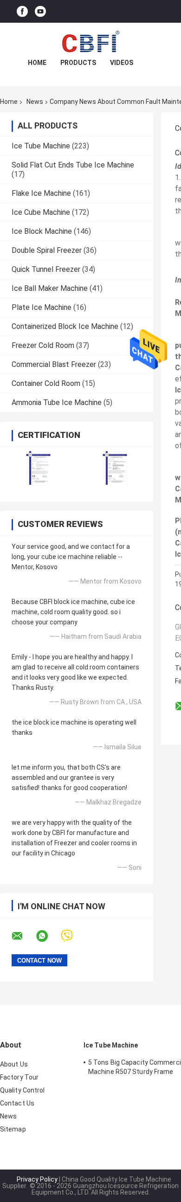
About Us (14, 1064)
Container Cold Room (46, 383)
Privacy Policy (37, 1179)
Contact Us (17, 1103)
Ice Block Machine (42, 231)
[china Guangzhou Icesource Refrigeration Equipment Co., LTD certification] (38, 468)
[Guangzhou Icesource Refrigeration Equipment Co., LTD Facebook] (22, 11)
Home (37, 62)
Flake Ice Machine (41, 193)
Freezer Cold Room (43, 345)
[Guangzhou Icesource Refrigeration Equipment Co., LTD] (90, 41)
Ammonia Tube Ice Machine (57, 402)
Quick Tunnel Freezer (46, 269)
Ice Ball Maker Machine (50, 288)
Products (78, 62)
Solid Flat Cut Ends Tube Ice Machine (73, 165)
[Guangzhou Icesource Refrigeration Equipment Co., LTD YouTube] (40, 11)
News (34, 101)
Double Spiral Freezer (47, 250)
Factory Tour (19, 1077)
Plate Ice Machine (41, 307)
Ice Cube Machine (41, 212)
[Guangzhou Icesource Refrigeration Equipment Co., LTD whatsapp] (47, 936)
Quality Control (22, 1090)
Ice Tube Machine (41, 145)
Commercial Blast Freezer (54, 364)
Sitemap (13, 1129)
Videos (121, 62)
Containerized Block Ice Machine (65, 326)
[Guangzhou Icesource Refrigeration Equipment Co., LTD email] (23, 936)
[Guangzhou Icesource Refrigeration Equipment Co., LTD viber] (72, 936)
